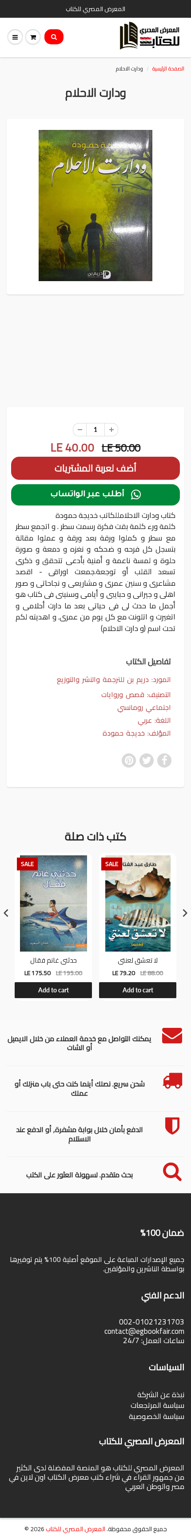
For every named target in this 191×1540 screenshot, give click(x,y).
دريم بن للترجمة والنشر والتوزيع (103, 679)
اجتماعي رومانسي (144, 707)
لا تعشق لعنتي (138, 960)
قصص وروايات (122, 694)
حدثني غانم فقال (53, 960)
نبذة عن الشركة (160, 1394)
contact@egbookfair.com (144, 1331)
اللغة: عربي (154, 720)
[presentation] (6, 913)
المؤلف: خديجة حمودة (137, 733)
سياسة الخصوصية (156, 1416)
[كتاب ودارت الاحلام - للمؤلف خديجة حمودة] (95, 205)
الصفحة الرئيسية (168, 68)
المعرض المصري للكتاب (75, 1529)
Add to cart (53, 990)
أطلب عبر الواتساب (95, 495)
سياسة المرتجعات (157, 1405)
